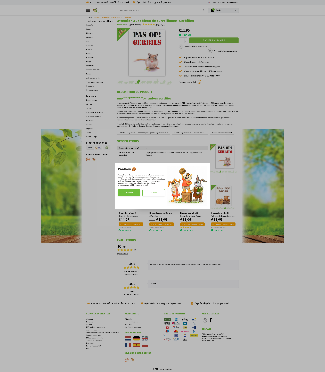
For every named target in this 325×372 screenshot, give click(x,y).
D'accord (129, 193)
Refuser (153, 193)
